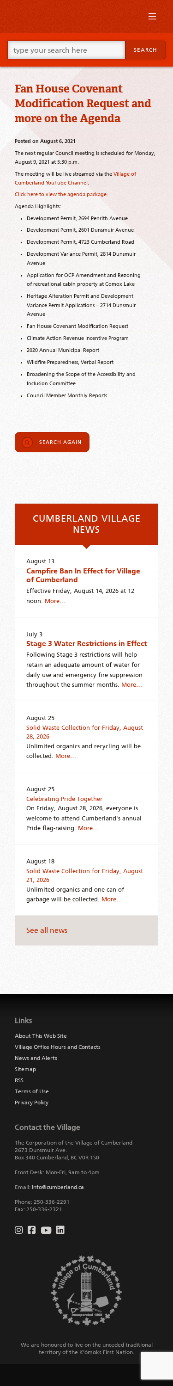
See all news (46, 930)
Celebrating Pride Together (64, 798)
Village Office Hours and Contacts (58, 1047)
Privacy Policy (31, 1102)
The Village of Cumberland (86, 16)
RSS (19, 1080)
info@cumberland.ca (58, 1187)
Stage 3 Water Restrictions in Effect (86, 643)
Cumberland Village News (87, 524)
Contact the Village (47, 1127)
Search (145, 50)
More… (55, 601)
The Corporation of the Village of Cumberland (73, 1143)
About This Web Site (41, 1036)
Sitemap (25, 1069)
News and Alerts (36, 1058)
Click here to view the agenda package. (61, 194)
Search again (60, 442)
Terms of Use (32, 1091)
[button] (152, 18)
